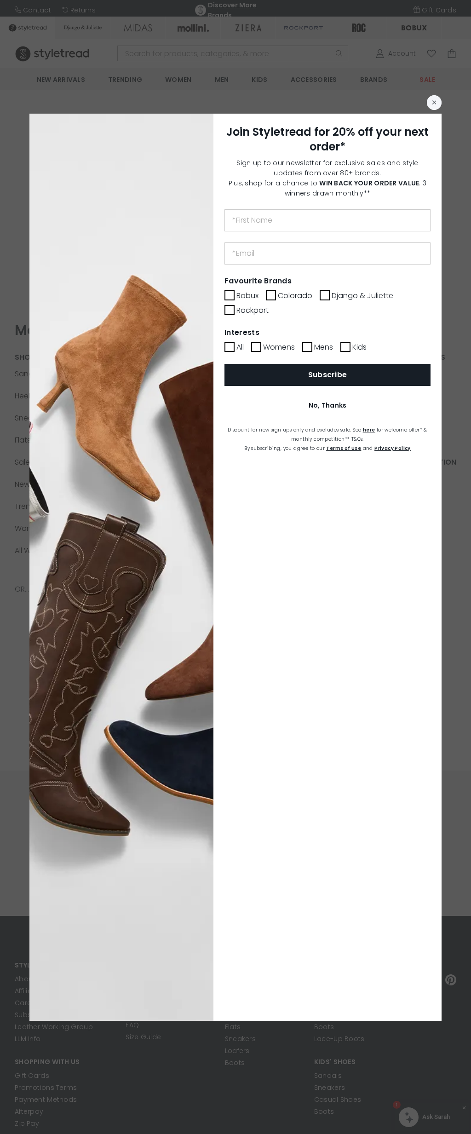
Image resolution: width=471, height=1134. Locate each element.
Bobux (247, 295)
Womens (279, 347)
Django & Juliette (362, 295)
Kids (359, 347)
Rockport (252, 310)
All (240, 347)
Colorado (295, 295)
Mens (323, 347)
